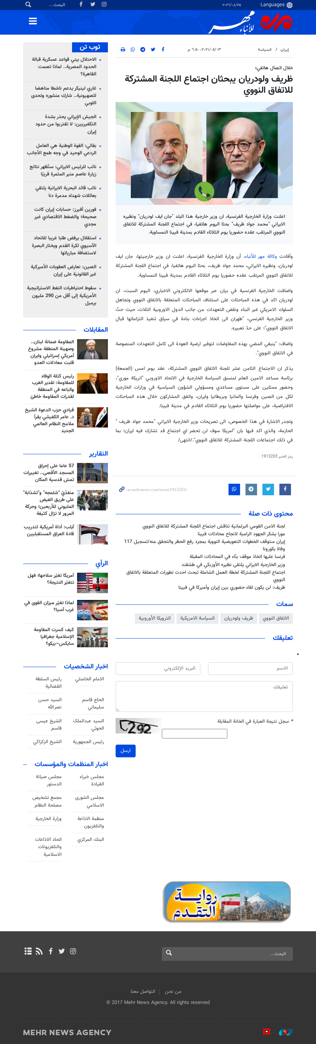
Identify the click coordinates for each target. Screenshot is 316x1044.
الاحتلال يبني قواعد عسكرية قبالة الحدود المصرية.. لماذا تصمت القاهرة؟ (64, 67)
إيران (285, 50)
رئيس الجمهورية (88, 742)
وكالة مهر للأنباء (261, 257)
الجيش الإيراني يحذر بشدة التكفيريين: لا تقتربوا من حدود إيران (65, 124)
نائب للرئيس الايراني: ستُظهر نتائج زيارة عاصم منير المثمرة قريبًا (63, 170)
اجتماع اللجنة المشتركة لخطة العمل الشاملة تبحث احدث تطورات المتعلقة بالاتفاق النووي (205, 576)
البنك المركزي (90, 840)
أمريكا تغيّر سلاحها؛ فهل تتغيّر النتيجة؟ (51, 579)
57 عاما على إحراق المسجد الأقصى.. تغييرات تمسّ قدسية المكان (49, 473)
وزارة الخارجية (48, 819)
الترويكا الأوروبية (155, 618)
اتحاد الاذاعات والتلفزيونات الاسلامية (48, 847)
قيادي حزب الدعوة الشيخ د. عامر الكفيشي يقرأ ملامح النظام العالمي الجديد (49, 420)
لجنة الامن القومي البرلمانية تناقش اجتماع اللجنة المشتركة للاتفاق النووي (214, 526)
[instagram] (73, 952)
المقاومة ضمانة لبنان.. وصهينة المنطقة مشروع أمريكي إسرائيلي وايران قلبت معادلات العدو (51, 352)
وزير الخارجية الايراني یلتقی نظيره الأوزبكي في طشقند (233, 565)
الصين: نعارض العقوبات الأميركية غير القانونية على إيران (63, 270)
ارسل (126, 751)
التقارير (98, 454)
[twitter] (62, 952)
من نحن (173, 992)
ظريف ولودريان (238, 618)
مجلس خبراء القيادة (92, 780)
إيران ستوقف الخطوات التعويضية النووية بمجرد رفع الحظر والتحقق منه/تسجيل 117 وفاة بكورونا (204, 545)
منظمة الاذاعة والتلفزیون (90, 822)
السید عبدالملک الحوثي (88, 724)
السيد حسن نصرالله (50, 703)
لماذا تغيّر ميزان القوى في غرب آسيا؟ (49, 606)
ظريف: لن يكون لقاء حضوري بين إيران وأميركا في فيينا (231, 587)
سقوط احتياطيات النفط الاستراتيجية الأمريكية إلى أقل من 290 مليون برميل (61, 295)
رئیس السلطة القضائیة (48, 682)
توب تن (90, 47)
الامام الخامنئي (89, 679)
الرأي (102, 564)
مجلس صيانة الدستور (49, 780)
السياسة (265, 50)
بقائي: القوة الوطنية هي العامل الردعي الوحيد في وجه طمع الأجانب (61, 149)
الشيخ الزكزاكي (47, 742)
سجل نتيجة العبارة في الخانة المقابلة (255, 721)
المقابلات (96, 330)
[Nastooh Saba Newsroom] (282, 1032)
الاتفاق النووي (276, 618)
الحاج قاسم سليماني (93, 703)
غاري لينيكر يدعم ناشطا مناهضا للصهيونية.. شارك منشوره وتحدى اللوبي (63, 96)
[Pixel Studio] (262, 1032)
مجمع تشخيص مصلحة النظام (47, 801)
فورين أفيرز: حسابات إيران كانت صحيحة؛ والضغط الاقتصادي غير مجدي (65, 217)
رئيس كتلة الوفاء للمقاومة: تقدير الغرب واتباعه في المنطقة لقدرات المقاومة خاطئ (52, 386)
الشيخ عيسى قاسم (49, 724)
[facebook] (50, 952)
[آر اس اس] (39, 952)
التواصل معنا (143, 992)
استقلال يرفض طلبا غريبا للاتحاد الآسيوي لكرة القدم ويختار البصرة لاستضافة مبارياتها (64, 245)
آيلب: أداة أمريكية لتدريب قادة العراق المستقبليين (49, 530)
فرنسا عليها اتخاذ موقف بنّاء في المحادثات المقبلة (237, 557)
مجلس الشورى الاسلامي (89, 801)
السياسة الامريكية (197, 618)
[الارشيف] (28, 952)
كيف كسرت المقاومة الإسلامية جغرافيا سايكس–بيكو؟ (54, 637)
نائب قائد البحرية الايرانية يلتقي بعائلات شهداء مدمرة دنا (65, 191)
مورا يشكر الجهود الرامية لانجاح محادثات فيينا (241, 534)
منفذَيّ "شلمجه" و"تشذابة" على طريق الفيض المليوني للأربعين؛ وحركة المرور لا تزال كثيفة (48, 503)
